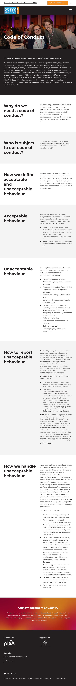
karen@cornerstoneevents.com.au (55, 391)
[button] (70, 10)
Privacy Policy (49, 678)
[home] (11, 10)
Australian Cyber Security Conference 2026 (20, 3)
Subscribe (9, 661)
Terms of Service (61, 678)
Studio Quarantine (36, 678)
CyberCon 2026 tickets (57, 3)
